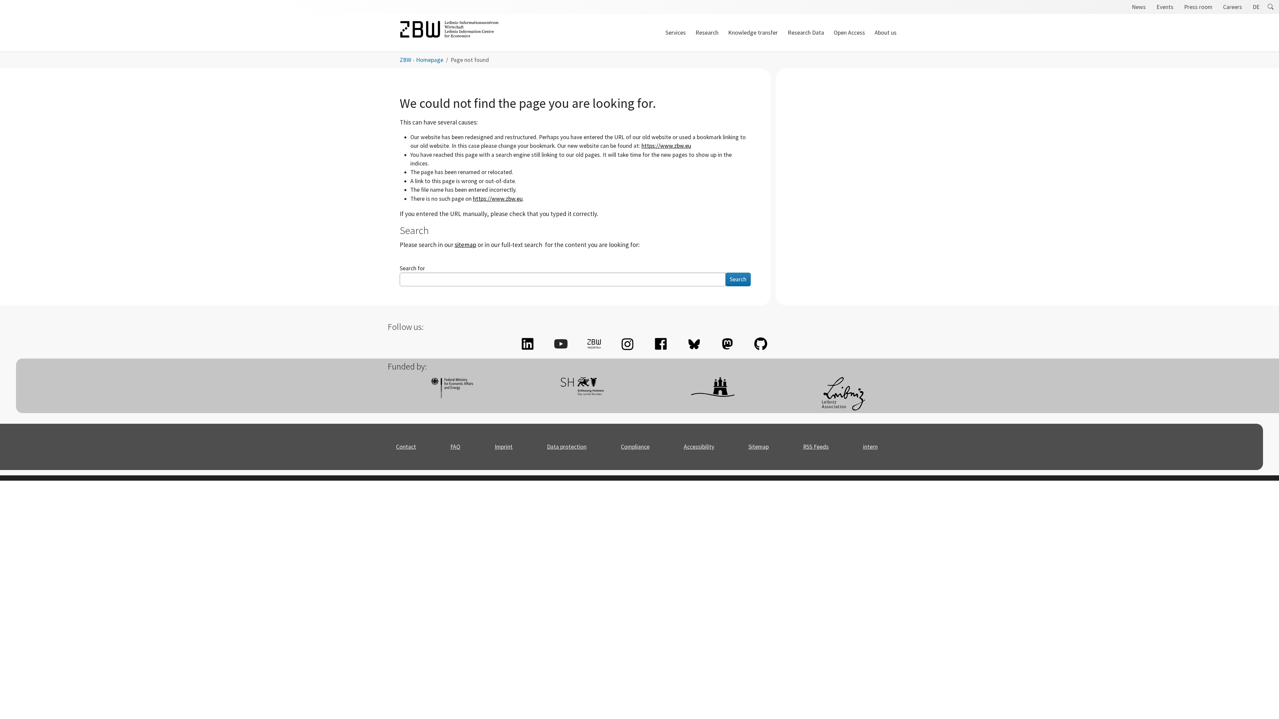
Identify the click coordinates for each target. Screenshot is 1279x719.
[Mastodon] (727, 344)
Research (706, 32)
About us (886, 32)
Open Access (849, 32)
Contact (406, 446)
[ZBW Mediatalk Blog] (594, 344)
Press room (1198, 7)
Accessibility (699, 446)
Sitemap (758, 446)
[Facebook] (660, 344)
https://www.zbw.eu (666, 145)
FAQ (455, 446)
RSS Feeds (816, 446)
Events (1164, 7)
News (1139, 7)
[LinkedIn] (527, 344)
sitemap (465, 245)
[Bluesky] (694, 344)
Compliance (635, 446)
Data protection (567, 446)
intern (870, 446)
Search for (412, 268)
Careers (1232, 7)
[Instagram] (627, 344)
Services (675, 32)
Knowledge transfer (753, 32)
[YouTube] (561, 344)
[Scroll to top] (1263, 703)
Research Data (806, 32)
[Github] (760, 344)
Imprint (504, 446)
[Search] (1271, 7)
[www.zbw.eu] (449, 32)
